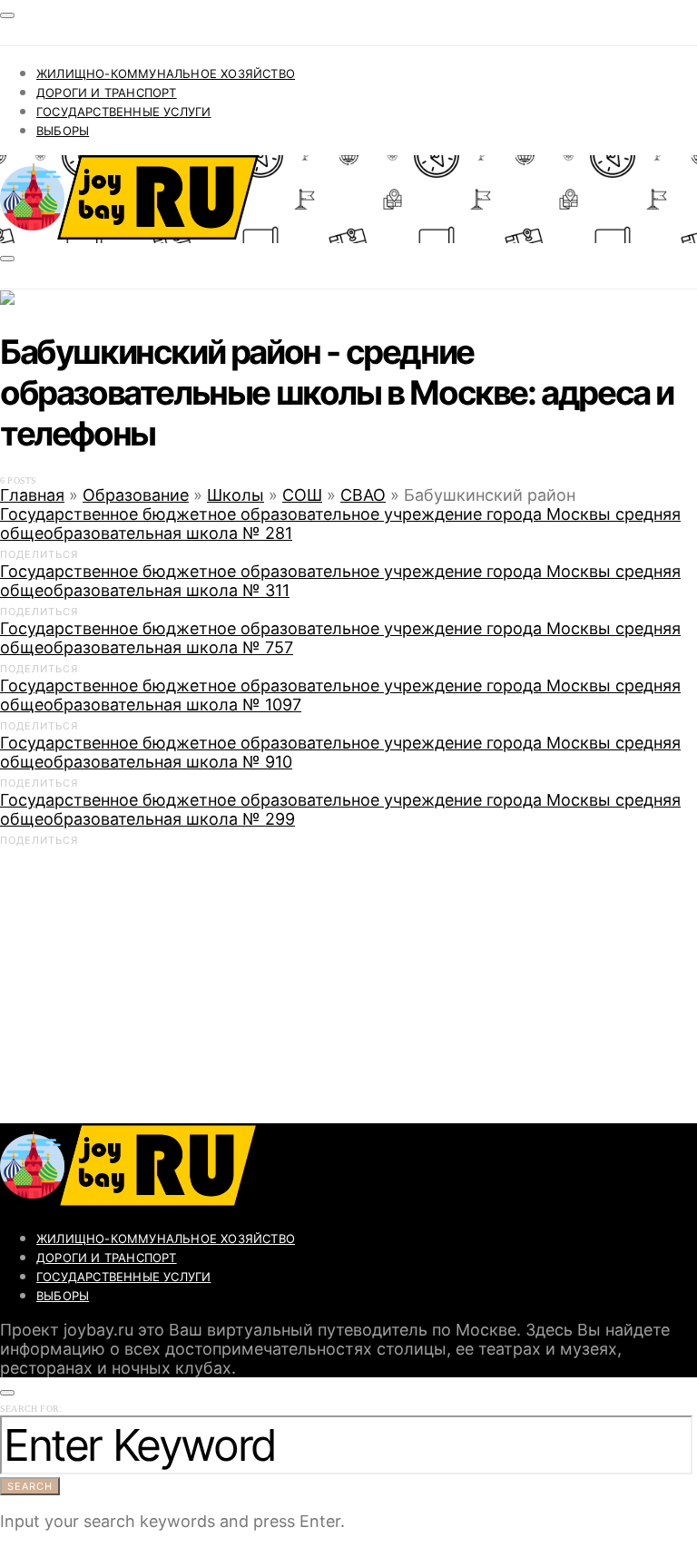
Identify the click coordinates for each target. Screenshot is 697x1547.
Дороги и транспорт (106, 92)
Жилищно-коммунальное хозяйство (165, 73)
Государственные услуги (123, 111)
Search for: (31, 1409)
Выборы (62, 130)
